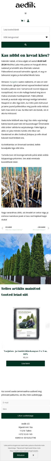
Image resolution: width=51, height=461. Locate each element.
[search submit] (25, 45)
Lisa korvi (25, 363)
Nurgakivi (14, 82)
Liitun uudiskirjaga (25, 416)
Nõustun (20, 455)
